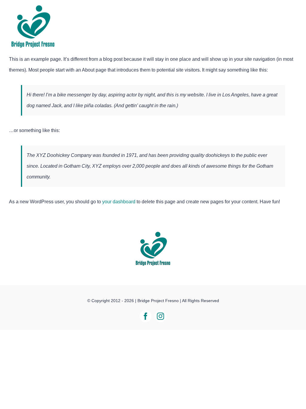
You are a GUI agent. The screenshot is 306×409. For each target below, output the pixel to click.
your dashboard (118, 201)
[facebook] (146, 316)
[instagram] (160, 316)
